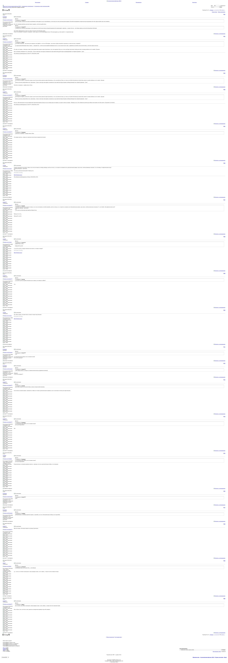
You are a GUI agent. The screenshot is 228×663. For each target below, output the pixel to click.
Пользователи (138, 2)
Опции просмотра (221, 11)
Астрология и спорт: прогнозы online (41, 6)
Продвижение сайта (217, 651)
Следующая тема (118, 637)
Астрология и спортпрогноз (27, 6)
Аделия (4, 165)
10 (222, 10)
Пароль (212, 6)
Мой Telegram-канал (18, 174)
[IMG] (4, 650)
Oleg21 (4, 563)
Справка (87, 2)
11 (223, 10)
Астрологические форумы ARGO (14, 6)
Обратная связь (196, 657)
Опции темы (214, 11)
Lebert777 (5, 38)
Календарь (194, 2)
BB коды (4, 647)
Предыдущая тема (110, 637)
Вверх (225, 657)
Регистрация (37, 2)
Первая (211, 10)
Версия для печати (219, 657)
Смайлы (4, 648)
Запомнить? (223, 5)
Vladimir (4, 455)
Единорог (5, 16)
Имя (212, 5)
